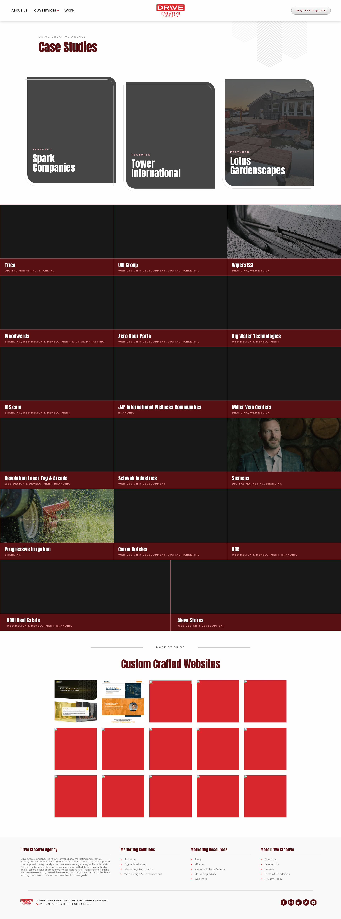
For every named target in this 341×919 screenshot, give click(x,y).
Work (69, 10)
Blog (197, 859)
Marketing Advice (205, 874)
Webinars (200, 878)
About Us (20, 10)
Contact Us (271, 864)
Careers (269, 869)
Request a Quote (311, 10)
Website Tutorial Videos (209, 869)
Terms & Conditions (277, 874)
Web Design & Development (143, 874)
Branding (130, 859)
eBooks (199, 864)
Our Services (45, 10)
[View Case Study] (71, 130)
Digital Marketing (135, 864)
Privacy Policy (273, 878)
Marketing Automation (139, 869)
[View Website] (76, 701)
